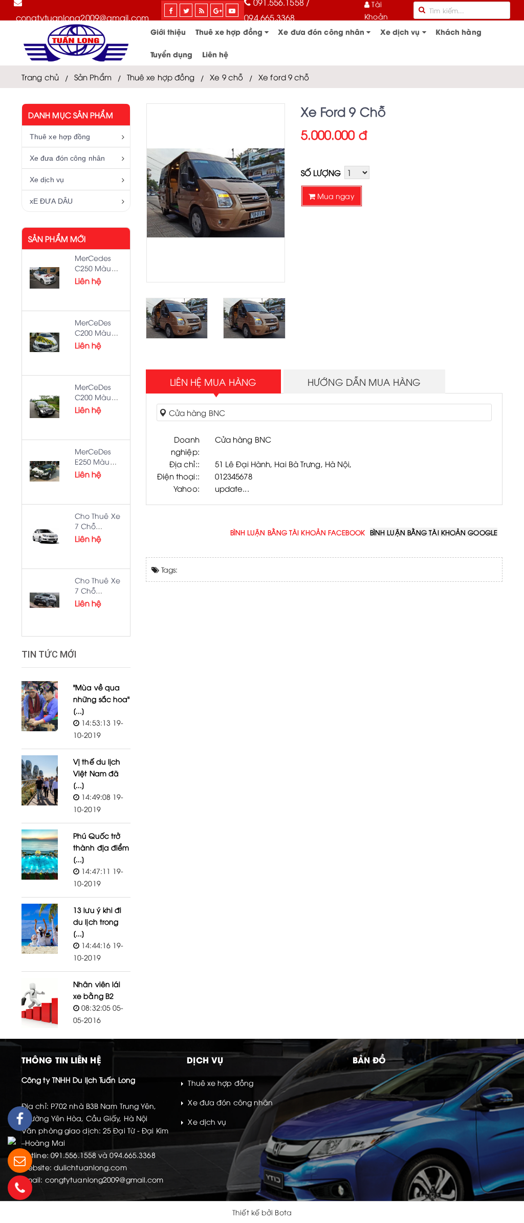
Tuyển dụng (171, 54)
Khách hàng (458, 31)
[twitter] (186, 10)
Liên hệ (215, 54)
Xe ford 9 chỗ (283, 77)
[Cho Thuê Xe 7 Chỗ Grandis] (44, 536)
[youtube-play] (232, 10)
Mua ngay (335, 196)
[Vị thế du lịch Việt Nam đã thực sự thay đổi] (39, 780)
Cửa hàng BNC (196, 412)
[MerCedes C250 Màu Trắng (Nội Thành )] (44, 278)
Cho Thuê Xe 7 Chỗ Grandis (97, 526)
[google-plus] (217, 10)
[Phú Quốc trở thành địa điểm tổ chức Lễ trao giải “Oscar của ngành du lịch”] (39, 854)
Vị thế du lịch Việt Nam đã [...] (96, 773)
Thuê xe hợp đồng (230, 31)
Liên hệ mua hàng (213, 381)
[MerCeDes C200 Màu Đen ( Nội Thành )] (44, 407)
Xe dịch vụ (401, 31)
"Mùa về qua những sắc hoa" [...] (101, 698)
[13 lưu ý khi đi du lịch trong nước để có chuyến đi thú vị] (39, 929)
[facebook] (170, 10)
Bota (283, 1212)
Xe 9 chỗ (226, 77)
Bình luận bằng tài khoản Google (433, 532)
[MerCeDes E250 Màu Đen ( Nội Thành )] (44, 471)
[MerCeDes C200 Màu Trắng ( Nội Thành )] (44, 342)
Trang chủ (40, 77)
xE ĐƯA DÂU (51, 201)
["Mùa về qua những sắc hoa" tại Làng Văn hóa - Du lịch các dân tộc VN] (39, 706)
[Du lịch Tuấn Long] (75, 43)
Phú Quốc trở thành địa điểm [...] (101, 847)
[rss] (201, 10)
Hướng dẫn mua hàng (364, 381)
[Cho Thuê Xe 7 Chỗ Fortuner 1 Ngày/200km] (44, 600)
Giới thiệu (168, 31)
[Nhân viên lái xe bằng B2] (39, 1003)
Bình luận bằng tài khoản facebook (297, 532)
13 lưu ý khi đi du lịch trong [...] (97, 921)
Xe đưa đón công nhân (322, 31)
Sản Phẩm (93, 77)
